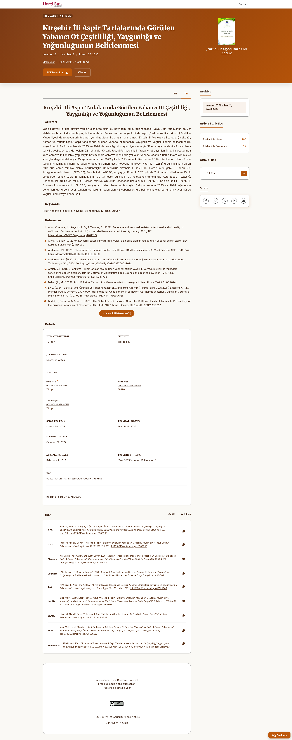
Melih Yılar (49, 61)
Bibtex (187, 514)
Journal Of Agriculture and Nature (226, 51)
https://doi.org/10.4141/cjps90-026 (103, 295)
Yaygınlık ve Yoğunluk (87, 210)
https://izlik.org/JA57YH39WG (63, 496)
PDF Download (55, 72)
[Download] (244, 173)
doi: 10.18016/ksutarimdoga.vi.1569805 (148, 588)
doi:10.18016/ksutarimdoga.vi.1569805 (129, 546)
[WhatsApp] (215, 201)
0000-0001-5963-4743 (57, 385)
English (242, 4)
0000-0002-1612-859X (129, 385)
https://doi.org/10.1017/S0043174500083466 (74, 254)
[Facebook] (206, 201)
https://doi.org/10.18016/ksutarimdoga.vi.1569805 (74, 478)
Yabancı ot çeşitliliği (61, 210)
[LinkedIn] (234, 201)
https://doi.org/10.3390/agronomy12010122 (72, 235)
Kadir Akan (65, 61)
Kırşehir (105, 210)
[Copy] (183, 531)
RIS (173, 514)
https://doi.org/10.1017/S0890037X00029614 (106, 263)
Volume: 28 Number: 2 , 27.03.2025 (219, 107)
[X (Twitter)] (225, 201)
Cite (80, 72)
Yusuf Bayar (82, 61)
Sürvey (115, 210)
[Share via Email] (243, 201)
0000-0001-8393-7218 (57, 404)
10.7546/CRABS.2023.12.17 (145, 305)
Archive (205, 91)
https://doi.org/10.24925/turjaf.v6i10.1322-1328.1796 (77, 276)
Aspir (46, 210)
